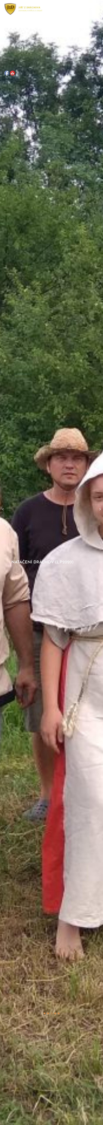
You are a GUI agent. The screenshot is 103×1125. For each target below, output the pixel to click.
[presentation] (3, 509)
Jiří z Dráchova (29, 7)
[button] (44, 1013)
